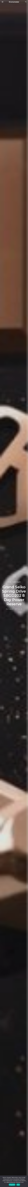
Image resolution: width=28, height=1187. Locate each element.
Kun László (9, 609)
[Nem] (26, 1181)
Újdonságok (16, 582)
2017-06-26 (18, 609)
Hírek (9, 582)
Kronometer (14, 2)
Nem (18, 1184)
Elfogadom (12, 1184)
